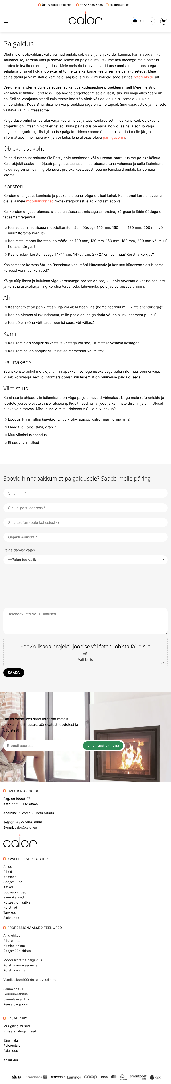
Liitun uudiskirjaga (103, 745)
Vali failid (85, 659)
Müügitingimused (16, 1026)
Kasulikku (10, 1060)
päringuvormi (114, 137)
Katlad (8, 887)
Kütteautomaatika (16, 902)
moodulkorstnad (40, 201)
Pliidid (7, 872)
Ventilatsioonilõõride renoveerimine (29, 979)
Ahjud (7, 866)
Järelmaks (11, 1040)
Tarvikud (9, 912)
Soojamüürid (12, 882)
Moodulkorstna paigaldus (22, 960)
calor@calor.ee (26, 827)
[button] (6, 21)
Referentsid (11, 1045)
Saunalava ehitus (16, 999)
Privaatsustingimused (19, 1031)
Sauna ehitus (13, 989)
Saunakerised (13, 897)
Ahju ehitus (11, 935)
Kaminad (10, 877)
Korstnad (10, 907)
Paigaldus (10, 1050)
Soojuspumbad (14, 892)
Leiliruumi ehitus (15, 994)
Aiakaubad (11, 918)
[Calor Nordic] (85, 17)
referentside (144, 77)
